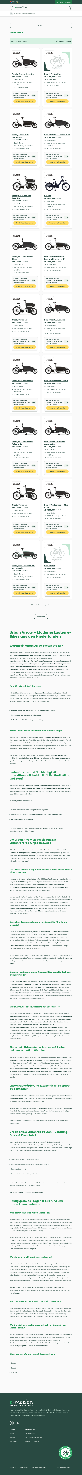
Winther (14, 1373)
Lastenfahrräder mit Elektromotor (22, 661)
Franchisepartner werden (33, 1437)
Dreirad (12, 1437)
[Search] (11, 13)
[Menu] (12, 7)
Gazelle (13, 1368)
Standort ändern (65, 41)
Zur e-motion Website (64, 1467)
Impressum (13, 1467)
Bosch (66, 902)
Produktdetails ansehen (24, 101)
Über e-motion (30, 1433)
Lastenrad (13, 1441)
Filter (40, 25)
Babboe (13, 1363)
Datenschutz (24, 1467)
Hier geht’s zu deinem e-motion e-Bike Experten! (26, 1192)
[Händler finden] (70, 7)
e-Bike (12, 1433)
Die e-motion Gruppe (32, 1441)
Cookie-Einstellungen (38, 1467)
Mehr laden (41, 617)
